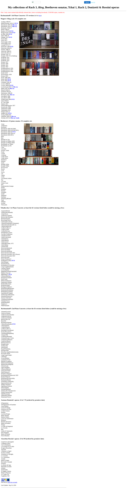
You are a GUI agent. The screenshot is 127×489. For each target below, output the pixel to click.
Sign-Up (93, 2)
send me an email (12, 482)
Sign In (87, 2)
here (40, 15)
